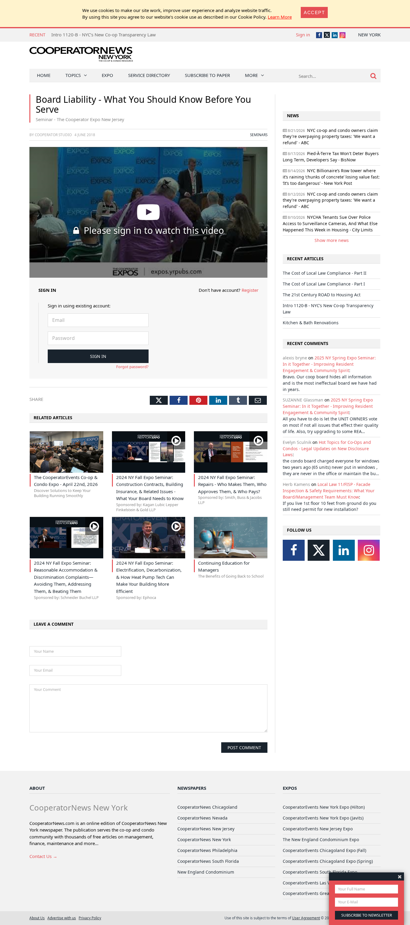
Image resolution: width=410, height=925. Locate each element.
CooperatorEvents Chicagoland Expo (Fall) (324, 850)
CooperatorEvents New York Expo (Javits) (323, 818)
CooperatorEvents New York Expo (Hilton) (324, 807)
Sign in (303, 35)
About (37, 788)
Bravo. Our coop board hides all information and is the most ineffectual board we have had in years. (330, 383)
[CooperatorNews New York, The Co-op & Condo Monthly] (81, 56)
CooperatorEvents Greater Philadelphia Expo (327, 893)
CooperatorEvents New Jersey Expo (318, 829)
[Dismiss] (399, 876)
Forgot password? (132, 366)
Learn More (280, 17)
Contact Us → (43, 856)
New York (369, 35)
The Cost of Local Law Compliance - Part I (324, 284)
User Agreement (306, 917)
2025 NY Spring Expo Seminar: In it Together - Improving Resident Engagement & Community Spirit (329, 364)
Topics (73, 75)
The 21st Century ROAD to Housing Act (321, 295)
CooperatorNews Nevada (202, 818)
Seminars (258, 134)
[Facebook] (294, 550)
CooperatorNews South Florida (208, 861)
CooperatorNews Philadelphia (207, 850)
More (251, 75)
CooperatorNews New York (204, 839)
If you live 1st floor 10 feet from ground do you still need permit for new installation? (329, 506)
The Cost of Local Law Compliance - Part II (324, 273)
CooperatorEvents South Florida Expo (320, 872)
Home (43, 75)
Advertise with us (61, 917)
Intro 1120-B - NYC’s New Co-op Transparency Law (103, 35)
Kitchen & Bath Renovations (311, 322)
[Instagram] (369, 550)
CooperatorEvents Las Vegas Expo (316, 883)
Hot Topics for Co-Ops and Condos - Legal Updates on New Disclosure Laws (327, 448)
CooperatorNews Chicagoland (207, 807)
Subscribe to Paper (207, 75)
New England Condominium (205, 872)
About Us (37, 917)
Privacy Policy (90, 917)
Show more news (332, 240)
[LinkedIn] (344, 550)
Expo (107, 75)
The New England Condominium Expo (321, 839)
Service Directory (149, 75)
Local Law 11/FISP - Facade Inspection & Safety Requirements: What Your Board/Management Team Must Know (329, 490)
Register (250, 290)
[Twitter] (319, 550)
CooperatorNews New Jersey (205, 829)
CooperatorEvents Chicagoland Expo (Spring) (328, 861)
